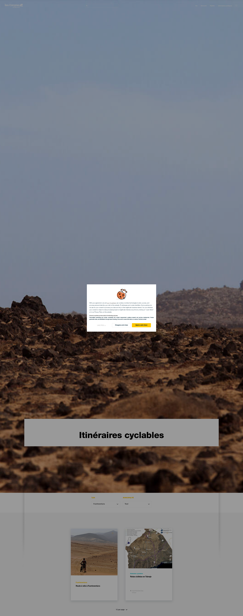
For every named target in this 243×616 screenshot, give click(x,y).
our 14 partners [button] (111, 303)
